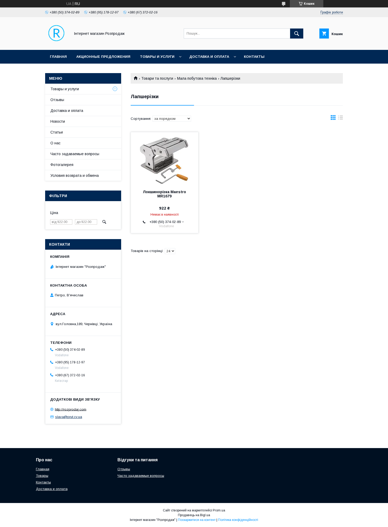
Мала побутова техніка (197, 78)
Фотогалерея (61, 165)
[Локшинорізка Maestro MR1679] (164, 158)
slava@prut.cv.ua (68, 417)
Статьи (56, 132)
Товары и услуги (157, 57)
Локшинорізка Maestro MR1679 (164, 194)
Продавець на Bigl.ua (194, 515)
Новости (57, 121)
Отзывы (57, 100)
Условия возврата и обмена (74, 175)
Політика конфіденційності (238, 520)
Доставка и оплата (209, 57)
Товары (42, 476)
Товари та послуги (157, 78)
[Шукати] (296, 34)
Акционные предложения (103, 57)
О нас (55, 143)
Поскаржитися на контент (197, 520)
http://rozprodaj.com (70, 409)
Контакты (254, 57)
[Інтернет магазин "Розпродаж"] (56, 43)
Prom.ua (219, 510)
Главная (58, 57)
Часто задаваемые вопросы (74, 154)
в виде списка (340, 118)
